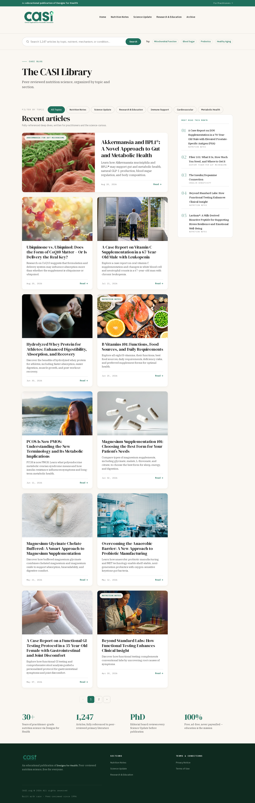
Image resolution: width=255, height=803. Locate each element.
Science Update (142, 17)
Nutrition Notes (120, 17)
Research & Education (169, 17)
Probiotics (206, 41)
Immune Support (160, 109)
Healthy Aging (224, 41)
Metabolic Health (210, 109)
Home (102, 17)
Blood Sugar (189, 41)
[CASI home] (39, 17)
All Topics (56, 109)
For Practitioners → (223, 3)
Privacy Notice (183, 762)
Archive (190, 17)
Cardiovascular (185, 109)
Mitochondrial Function (165, 41)
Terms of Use (183, 768)
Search (133, 41)
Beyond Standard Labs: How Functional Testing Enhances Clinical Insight (207, 197)
